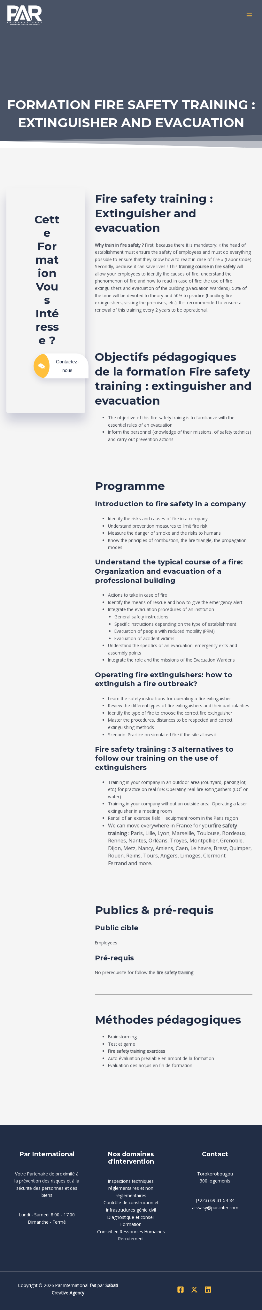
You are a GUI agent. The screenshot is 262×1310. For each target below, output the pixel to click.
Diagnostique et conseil (131, 1217)
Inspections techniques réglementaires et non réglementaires (131, 1188)
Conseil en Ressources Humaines (131, 1232)
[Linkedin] (208, 1289)
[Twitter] (194, 1289)
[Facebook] (180, 1289)
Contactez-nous (67, 366)
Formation (131, 1224)
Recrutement (131, 1239)
